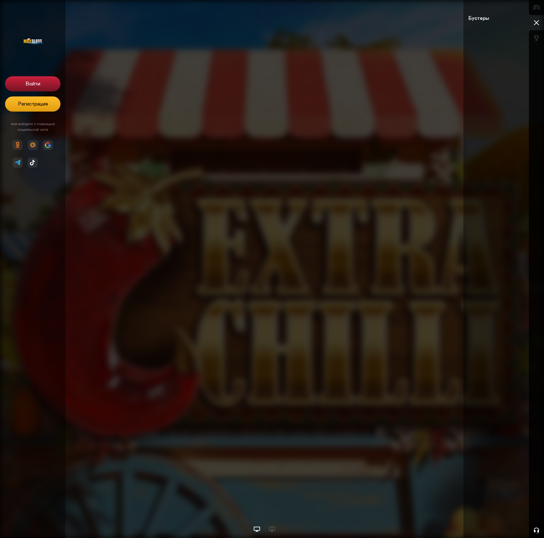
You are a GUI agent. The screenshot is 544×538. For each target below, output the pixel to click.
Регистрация (33, 104)
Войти (33, 83)
